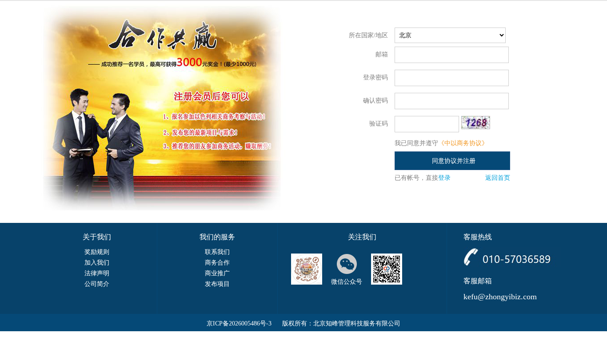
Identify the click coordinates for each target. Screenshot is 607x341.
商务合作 (217, 262)
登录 (444, 177)
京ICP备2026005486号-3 (239, 323)
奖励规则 (96, 252)
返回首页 (497, 177)
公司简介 (96, 284)
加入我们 (96, 262)
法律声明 (96, 273)
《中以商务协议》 (463, 143)
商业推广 (217, 273)
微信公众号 (346, 281)
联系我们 (217, 252)
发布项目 (217, 284)
